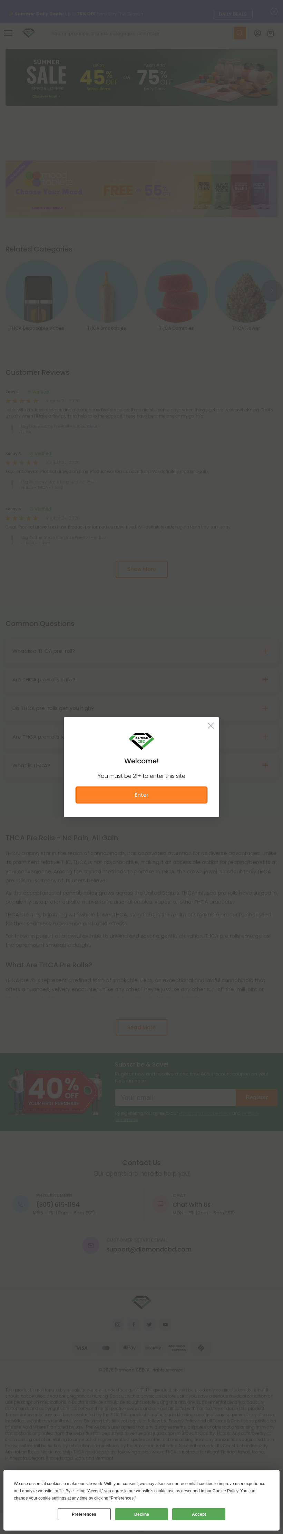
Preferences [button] (122, 1498)
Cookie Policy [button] (225, 1491)
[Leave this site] (211, 725)
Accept (199, 1514)
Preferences (84, 1514)
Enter (141, 794)
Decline (141, 1514)
